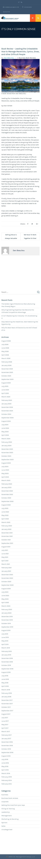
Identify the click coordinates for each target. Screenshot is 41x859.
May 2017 (4, 724)
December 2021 (7, 533)
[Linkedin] (21, 2)
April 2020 (5, 602)
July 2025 (4, 386)
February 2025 (6, 400)
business (4, 795)
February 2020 (6, 609)
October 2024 (6, 414)
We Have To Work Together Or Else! (30, 236)
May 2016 (4, 766)
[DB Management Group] (10, 18)
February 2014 (6, 780)
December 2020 (7, 574)
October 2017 (6, 707)
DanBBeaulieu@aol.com (12, 7)
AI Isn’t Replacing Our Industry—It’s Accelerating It (19, 317)
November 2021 (7, 536)
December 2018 (7, 658)
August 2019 (5, 630)
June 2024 (5, 428)
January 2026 (6, 365)
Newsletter (6, 12)
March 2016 (5, 773)
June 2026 (5, 348)
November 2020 (7, 578)
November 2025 (7, 372)
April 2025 (5, 393)
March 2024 (5, 438)
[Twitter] (19, 2)
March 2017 (5, 731)
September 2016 (7, 752)
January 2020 (6, 613)
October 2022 (6, 498)
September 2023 (7, 459)
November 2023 (7, 452)
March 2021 (5, 564)
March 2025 (5, 397)
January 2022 (6, 529)
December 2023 (7, 449)
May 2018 (4, 683)
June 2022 (5, 512)
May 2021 (4, 557)
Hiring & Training (8, 809)
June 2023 (5, 470)
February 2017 (6, 735)
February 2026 (6, 362)
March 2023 (5, 480)
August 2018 (5, 672)
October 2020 (6, 581)
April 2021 (4, 561)
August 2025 (6, 383)
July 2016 (4, 759)
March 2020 (5, 606)
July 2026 (4, 344)
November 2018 (7, 662)
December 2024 (7, 407)
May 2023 (5, 473)
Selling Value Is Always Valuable (11, 236)
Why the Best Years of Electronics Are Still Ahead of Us (19, 329)
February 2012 (6, 784)
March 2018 (5, 690)
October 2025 (6, 376)
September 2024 (7, 418)
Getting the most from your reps (13, 805)
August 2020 (6, 588)
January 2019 (6, 655)
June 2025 (5, 390)
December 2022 (7, 491)
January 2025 (6, 404)
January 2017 (6, 738)
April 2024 (5, 435)
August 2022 (6, 505)
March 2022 (5, 522)
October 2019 (6, 623)
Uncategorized (6, 829)
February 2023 (6, 484)
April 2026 (5, 355)
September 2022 (7, 501)
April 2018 (5, 686)
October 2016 (6, 749)
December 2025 (7, 369)
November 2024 (7, 411)
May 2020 (5, 599)
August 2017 (5, 714)
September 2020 (7, 585)
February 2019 (6, 651)
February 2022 (6, 526)
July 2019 (4, 634)
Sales (3, 826)
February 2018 (6, 693)
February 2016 (6, 777)
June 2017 (5, 721)
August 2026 (6, 341)
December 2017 (7, 700)
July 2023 (4, 466)
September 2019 (7, 627)
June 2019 (5, 637)
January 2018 (6, 697)
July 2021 (4, 550)
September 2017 (7, 710)
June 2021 (5, 554)
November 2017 (7, 704)
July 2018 (4, 676)
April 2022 (5, 519)
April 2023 (5, 477)
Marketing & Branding (9, 819)
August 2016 (5, 756)
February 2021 (6, 568)
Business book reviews (27, 58)
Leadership (5, 812)
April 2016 (5, 770)
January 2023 (6, 487)
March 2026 (5, 358)
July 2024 (4, 425)
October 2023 (6, 456)
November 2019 (7, 620)
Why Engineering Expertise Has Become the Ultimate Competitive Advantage (17, 311)
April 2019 (4, 644)
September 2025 (7, 379)
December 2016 (7, 742)
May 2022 (4, 515)
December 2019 (7, 616)
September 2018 (7, 669)
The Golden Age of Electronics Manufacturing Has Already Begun (18, 305)
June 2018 (5, 679)
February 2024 (6, 442)
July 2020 (4, 592)
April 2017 (4, 728)
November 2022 (7, 494)
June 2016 (5, 763)
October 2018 (6, 665)
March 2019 (5, 648)
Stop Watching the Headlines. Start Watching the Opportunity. (19, 323)
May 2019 (4, 641)
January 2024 (6, 445)
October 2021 (6, 540)
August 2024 (6, 421)
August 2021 (5, 547)
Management (6, 815)
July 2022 (4, 508)
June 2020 (5, 595)
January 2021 (6, 571)
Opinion (4, 822)
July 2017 (4, 717)
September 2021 (7, 543)
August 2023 (6, 463)
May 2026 (5, 351)
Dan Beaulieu (9, 58)
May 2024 (4, 432)
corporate (4, 802)
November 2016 (7, 745)
